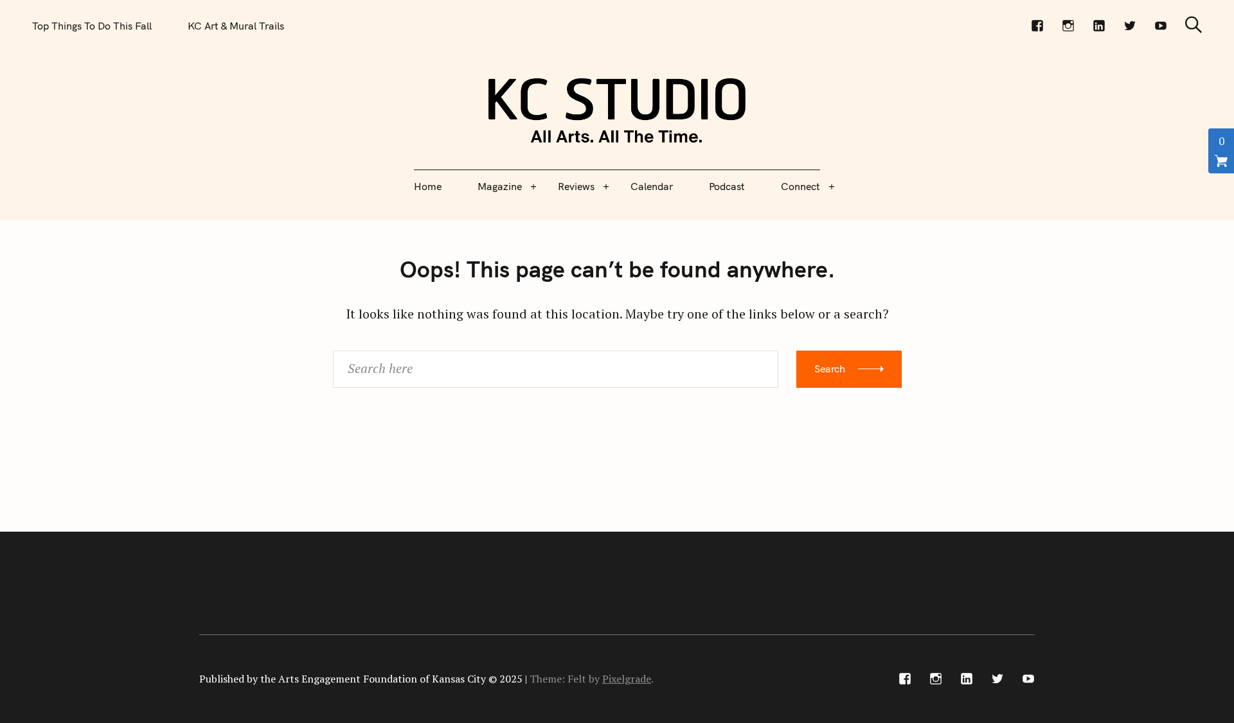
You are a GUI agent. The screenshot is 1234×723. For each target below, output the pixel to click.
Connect (800, 186)
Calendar (651, 186)
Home (428, 186)
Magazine (500, 186)
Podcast (727, 186)
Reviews (576, 186)
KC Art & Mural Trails (236, 25)
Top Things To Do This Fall (92, 25)
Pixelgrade (626, 679)
